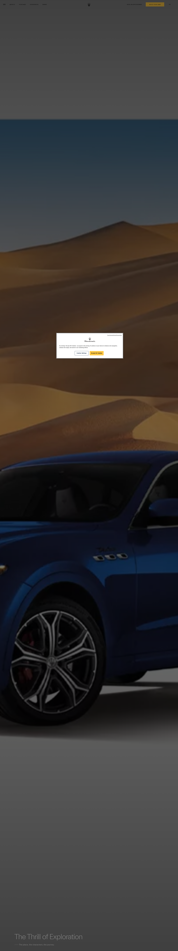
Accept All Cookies (96, 353)
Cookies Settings (82, 353)
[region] (89, 346)
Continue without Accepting (114, 335)
